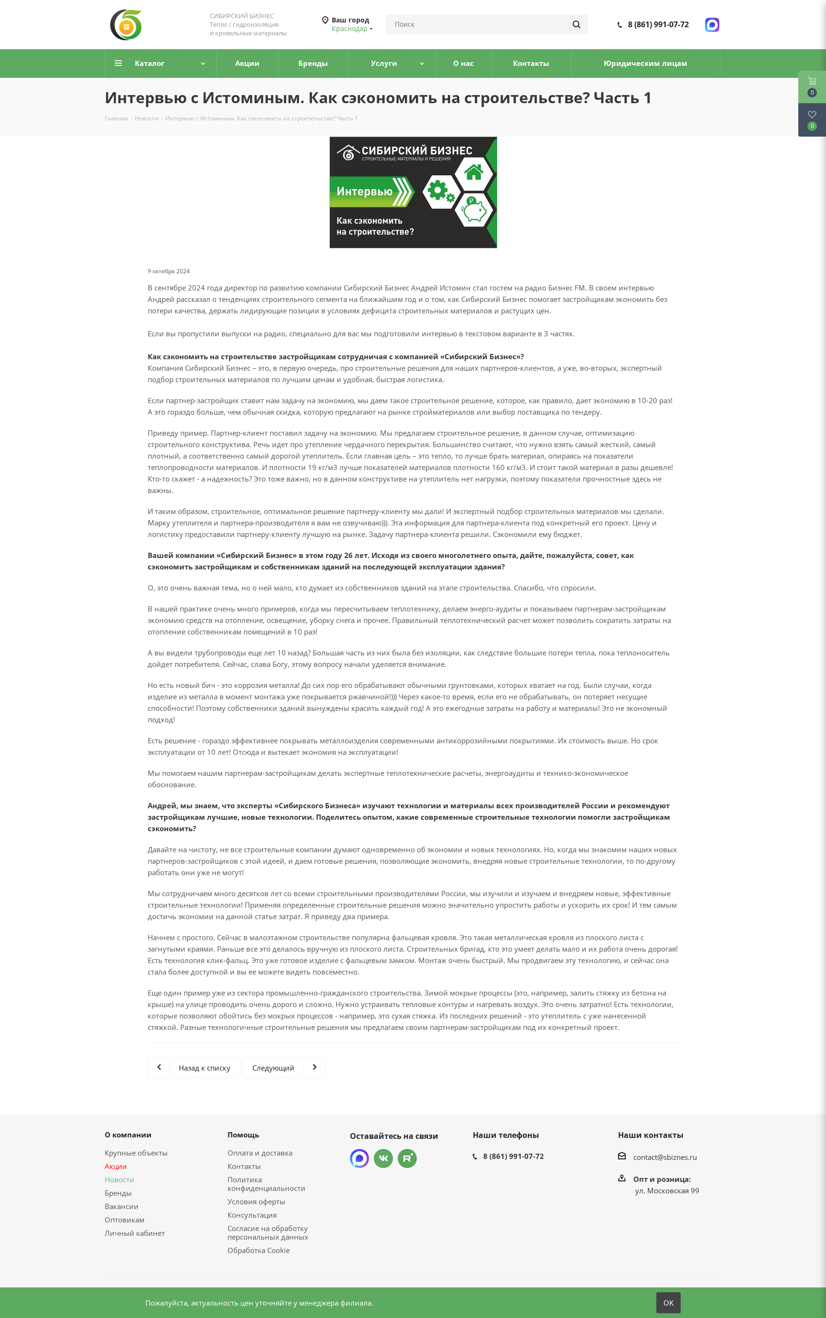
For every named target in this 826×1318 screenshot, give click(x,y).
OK (668, 1302)
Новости (119, 1179)
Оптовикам (124, 1219)
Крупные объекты (136, 1152)
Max (359, 1158)
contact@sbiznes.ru (665, 1157)
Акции (116, 1166)
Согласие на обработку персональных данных (268, 1232)
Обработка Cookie (259, 1250)
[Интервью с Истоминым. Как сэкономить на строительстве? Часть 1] (413, 192)
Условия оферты (256, 1201)
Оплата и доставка (260, 1152)
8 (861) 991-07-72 (658, 24)
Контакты (244, 1166)
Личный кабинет (135, 1233)
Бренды (118, 1193)
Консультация (252, 1215)
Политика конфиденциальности (266, 1184)
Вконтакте (383, 1158)
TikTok (407, 1158)
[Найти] (576, 24)
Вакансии (122, 1206)
